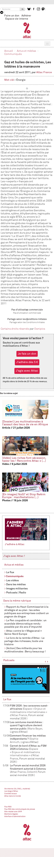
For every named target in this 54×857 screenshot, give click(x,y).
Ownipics (39, 329)
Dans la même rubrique (17, 601)
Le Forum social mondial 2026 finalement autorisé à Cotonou (28, 768)
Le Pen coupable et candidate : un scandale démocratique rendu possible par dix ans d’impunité (25, 623)
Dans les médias (16, 584)
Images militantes (17, 588)
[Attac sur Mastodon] (43, 9)
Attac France (44, 72)
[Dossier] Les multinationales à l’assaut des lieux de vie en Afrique (25, 423)
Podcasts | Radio (16, 592)
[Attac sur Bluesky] (29, 9)
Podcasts (8, 660)
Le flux (10, 572)
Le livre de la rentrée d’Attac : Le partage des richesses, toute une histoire (24, 641)
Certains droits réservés (15, 329)
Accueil (8, 51)
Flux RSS (8, 807)
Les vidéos (12, 580)
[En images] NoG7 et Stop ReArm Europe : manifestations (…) (23, 496)
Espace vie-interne (16, 19)
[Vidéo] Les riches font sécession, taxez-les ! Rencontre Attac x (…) (24, 459)
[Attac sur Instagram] (39, 9)
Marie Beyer (35, 728)
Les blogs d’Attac (11, 791)
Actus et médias (26, 51)
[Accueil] (27, 30)
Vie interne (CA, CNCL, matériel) (17, 789)
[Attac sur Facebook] (34, 9)
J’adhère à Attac (14, 544)
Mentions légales (11, 814)
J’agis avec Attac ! (14, 556)
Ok (22, 9)
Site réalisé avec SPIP (13, 812)
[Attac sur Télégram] (2, 12)
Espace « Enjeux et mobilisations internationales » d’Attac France (28, 712)
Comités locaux (10, 794)
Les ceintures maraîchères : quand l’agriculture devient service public (26, 725)
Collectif (32, 772)
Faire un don (11, 15)
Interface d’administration (14, 816)
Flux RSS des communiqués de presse (19, 809)
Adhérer (26, 15)
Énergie (20, 80)
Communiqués (13, 54)
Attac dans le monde (12, 796)
